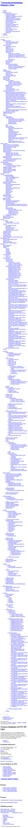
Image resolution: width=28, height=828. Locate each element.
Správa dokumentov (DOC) (11, 29)
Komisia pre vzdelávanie (13, 65)
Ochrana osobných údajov (9, 779)
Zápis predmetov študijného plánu (13, 187)
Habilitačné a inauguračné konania (13, 85)
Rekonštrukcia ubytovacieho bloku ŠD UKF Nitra (16, 109)
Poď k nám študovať (7, 163)
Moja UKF (5, 34)
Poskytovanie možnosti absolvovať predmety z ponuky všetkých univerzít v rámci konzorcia (15, 96)
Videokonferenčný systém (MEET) (13, 19)
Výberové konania (9, 80)
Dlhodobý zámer (6, 76)
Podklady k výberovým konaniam (15, 83)
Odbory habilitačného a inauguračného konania (13, 236)
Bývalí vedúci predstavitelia (11, 43)
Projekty (5, 224)
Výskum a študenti (7, 234)
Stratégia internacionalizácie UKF (10, 239)
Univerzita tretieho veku (11, 208)
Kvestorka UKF (11, 59)
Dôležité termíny (6, 172)
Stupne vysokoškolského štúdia (12, 177)
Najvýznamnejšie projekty (11, 225)
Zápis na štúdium (9, 185)
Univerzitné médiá (7, 254)
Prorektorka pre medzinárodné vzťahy (16, 55)
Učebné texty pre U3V (13, 211)
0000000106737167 (7, 758)
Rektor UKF (8, 47)
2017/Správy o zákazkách (13, 328)
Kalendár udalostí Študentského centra (13, 158)
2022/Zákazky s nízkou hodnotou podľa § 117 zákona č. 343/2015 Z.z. (17, 283)
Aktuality (5, 247)
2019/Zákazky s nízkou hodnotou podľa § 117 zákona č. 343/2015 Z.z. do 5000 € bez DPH (17, 299)
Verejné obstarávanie (10, 88)
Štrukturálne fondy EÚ (10, 227)
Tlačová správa (6, 741)
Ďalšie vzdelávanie (7, 199)
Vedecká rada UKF (10, 48)
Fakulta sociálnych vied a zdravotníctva (16, 120)
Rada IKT (8, 62)
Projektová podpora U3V (13, 212)
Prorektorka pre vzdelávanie (14, 53)
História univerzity (7, 40)
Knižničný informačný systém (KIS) (13, 18)
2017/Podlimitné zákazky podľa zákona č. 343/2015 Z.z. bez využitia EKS (17, 320)
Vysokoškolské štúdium (8, 175)
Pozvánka (5, 740)
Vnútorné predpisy (7, 71)
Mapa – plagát (9, 125)
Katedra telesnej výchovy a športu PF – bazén (17, 137)
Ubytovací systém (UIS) (11, 25)
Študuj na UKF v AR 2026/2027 (10, 787)
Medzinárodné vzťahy (5, 238)
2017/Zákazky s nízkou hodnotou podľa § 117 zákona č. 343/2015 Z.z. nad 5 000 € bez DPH (17, 325)
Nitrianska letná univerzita (11, 214)
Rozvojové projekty (10, 228)
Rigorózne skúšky (7, 198)
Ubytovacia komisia (12, 68)
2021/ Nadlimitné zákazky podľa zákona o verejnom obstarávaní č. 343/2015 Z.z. (17, 295)
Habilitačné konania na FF (13, 270)
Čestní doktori (9, 44)
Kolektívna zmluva (10, 74)
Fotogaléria (8, 252)
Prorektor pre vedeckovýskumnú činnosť (16, 54)
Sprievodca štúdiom (10, 176)
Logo (4, 114)
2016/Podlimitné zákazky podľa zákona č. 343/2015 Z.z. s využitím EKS (17, 332)
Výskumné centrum (7, 231)
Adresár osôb (8, 116)
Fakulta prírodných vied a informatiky (16, 118)
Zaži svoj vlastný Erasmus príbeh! (10, 791)
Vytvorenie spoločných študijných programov (15, 94)
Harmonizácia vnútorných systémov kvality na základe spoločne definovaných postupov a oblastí (16, 93)
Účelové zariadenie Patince (8, 161)
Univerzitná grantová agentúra (12, 229)
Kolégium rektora (9, 60)
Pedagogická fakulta (12, 123)
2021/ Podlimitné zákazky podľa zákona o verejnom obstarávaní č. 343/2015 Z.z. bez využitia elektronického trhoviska (17, 292)
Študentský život (6, 218)
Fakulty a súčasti (4, 143)
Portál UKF (8, 32)
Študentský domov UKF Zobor (12, 154)
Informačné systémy (7, 12)
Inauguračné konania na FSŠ (14, 274)
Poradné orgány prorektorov (11, 64)
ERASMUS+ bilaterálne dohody (10, 242)
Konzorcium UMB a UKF (8, 90)
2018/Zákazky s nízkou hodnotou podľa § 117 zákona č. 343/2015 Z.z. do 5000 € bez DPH (17, 305)
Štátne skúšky (8, 192)
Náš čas (7, 255)
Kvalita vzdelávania (7, 196)
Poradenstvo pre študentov (8, 217)
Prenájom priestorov (7, 245)
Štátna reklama (6, 246)
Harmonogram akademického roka (13, 184)
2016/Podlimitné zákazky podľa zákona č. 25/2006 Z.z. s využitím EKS (17, 341)
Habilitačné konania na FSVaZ (14, 269)
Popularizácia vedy (7, 235)
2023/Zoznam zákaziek (13, 281)
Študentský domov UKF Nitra (12, 152)
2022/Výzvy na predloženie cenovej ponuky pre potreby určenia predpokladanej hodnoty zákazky (17, 286)
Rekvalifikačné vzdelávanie (11, 201)
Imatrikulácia (8, 186)
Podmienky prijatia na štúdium (9, 166)
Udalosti (7, 248)
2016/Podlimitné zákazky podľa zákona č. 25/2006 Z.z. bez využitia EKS (17, 344)
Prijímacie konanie (4, 162)
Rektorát (5, 69)
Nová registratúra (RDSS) (11, 22)
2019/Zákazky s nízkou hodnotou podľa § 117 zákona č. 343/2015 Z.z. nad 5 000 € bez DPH (17, 302)
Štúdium (2, 173)
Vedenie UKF (8, 52)
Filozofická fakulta (12, 122)
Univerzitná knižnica (12, 133)
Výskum (2, 219)
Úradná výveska (6, 79)
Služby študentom (6, 215)
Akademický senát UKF (11, 46)
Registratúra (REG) (10, 20)
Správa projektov (9, 30)
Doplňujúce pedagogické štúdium (13, 200)
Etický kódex (8, 73)
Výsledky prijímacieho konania (9, 169)
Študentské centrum (7, 157)
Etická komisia (9, 61)
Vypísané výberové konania (14, 81)
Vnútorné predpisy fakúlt (11, 75)
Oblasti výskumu (9, 221)
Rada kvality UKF (9, 50)
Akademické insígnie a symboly (12, 41)
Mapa (7, 124)
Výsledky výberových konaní (14, 82)
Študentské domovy (7, 151)
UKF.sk (4, 10)
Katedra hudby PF (12, 136)
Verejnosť (3, 243)
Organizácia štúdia (7, 183)
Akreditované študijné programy (9, 182)
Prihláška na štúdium (7, 168)
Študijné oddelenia (9, 117)
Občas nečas (8, 256)
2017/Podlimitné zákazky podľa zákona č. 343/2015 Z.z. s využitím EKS (17, 318)
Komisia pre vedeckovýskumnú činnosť (16, 66)
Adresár (4, 11)
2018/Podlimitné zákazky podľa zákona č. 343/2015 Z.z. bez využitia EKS (17, 311)
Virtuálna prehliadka (10, 127)
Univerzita (3, 39)
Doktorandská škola (7, 194)
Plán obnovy (8, 226)
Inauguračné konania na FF (14, 276)
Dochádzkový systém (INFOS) (12, 26)
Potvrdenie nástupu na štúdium (9, 170)
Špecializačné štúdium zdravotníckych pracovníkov (16, 204)
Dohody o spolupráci (7, 241)
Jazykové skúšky (9, 207)
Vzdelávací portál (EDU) (11, 17)
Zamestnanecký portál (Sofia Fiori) (13, 31)
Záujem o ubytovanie (7, 171)
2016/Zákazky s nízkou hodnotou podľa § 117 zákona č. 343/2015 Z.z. (17, 334)
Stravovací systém (9, 23)
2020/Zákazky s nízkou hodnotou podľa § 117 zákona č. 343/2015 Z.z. (17, 297)
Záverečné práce (9, 191)
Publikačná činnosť (7, 232)
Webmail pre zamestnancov (11, 13)
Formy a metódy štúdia (10, 178)
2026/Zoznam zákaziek (13, 280)
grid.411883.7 (6, 757)
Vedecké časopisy (6, 233)
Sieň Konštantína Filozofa (13, 131)
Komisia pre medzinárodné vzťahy (15, 67)
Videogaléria (8, 253)
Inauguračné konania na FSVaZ (14, 275)
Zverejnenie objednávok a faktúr (12, 89)
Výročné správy (6, 78)
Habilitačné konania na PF (13, 272)
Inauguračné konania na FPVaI (14, 273)
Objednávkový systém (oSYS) (12, 24)
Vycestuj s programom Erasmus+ (10, 790)
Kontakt (4, 33)
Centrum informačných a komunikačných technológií (14, 150)
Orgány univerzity (7, 45)
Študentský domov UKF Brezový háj (13, 155)
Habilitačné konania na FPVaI (14, 267)
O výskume (5, 220)
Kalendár (8, 250)
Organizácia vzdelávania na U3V (15, 210)
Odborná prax (8, 190)
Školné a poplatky (9, 180)
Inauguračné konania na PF (14, 277)
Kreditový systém (9, 179)
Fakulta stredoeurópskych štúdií (14, 121)
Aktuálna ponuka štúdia (8, 164)
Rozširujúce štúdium (10, 203)
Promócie (8, 193)
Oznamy (7, 249)
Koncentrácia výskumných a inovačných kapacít (16, 97)
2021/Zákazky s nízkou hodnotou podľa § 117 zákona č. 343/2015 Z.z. (17, 289)
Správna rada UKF (10, 51)
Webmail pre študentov (10, 15)
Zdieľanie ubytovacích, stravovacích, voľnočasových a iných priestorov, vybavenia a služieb (15, 107)
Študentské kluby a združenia (9, 111)
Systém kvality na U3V (13, 213)
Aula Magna (10, 130)
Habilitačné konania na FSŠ (14, 268)
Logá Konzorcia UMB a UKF (12, 110)
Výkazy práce (8, 27)
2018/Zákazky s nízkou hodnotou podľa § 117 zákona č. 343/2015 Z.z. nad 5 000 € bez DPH (17, 308)
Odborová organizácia (7, 113)
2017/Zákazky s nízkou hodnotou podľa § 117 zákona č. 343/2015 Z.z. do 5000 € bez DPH (17, 323)
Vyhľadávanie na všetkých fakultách (13, 165)
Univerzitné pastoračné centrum (14, 134)
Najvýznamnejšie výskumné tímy (12, 222)
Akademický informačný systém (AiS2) (14, 16)
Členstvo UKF (6, 240)
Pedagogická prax (9, 189)
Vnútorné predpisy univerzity (12, 72)
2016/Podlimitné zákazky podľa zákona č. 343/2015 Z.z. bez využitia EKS (17, 337)
